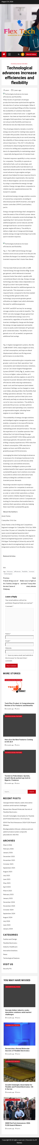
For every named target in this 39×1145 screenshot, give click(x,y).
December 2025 (9, 856)
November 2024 (9, 906)
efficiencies (17, 571)
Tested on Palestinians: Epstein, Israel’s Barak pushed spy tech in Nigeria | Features (17, 778)
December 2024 (9, 902)
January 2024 (8, 929)
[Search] (18, 54)
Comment (9, 606)
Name (8, 634)
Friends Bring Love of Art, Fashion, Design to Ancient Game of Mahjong (11, 583)
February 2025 (8, 894)
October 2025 (8, 864)
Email (7, 641)
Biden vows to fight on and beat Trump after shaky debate (28, 582)
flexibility (25, 571)
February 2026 (8, 849)
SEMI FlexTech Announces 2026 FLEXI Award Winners (17, 1124)
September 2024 (9, 913)
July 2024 (6, 921)
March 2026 (7, 845)
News (5, 954)
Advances (10, 571)
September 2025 (9, 868)
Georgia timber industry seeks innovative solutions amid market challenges (18, 1012)
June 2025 (6, 879)
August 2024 (7, 917)
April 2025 (7, 887)
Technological (8, 574)
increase (31, 571)
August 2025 (7, 871)
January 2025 (8, 898)
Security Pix (7, 968)
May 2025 (7, 883)
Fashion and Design (10, 939)
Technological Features (19, 64)
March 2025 (7, 891)
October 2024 (8, 910)
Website (8, 648)
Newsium (29, 1140)
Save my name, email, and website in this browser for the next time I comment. (19, 658)
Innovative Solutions (10, 950)
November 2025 (9, 860)
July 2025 (6, 875)
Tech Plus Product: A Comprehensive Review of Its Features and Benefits (19, 704)
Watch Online (31, 54)
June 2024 (6, 925)
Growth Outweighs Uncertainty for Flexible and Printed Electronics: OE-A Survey (19, 1087)
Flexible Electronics (10, 943)
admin (7, 90)
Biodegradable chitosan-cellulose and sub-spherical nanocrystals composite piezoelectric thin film (18, 831)
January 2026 (8, 852)
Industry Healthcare (10, 947)
